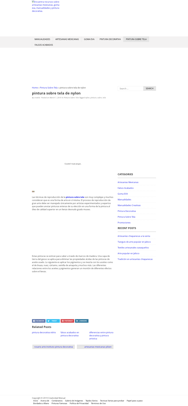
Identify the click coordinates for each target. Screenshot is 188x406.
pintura (93, 97)
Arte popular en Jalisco (128, 253)
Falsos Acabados (44, 44)
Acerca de (45, 400)
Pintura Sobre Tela (136, 39)
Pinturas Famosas (59, 403)
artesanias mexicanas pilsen (98, 346)
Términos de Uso (98, 403)
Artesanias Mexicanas (67, 39)
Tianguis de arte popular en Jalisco (134, 241)
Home (35, 87)
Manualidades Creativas (129, 205)
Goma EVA (89, 39)
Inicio (35, 400)
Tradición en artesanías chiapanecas (135, 259)
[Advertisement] (108, 18)
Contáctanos (57, 400)
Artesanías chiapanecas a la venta (134, 236)
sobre (99, 97)
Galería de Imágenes (74, 400)
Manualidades (42, 39)
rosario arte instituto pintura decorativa (53, 346)
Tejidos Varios (92, 400)
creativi (37, 97)
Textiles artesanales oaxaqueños (133, 247)
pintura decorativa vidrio (44, 332)
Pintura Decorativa (110, 39)
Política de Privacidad (79, 403)
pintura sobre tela (75, 197)
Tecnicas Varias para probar (112, 400)
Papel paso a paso (135, 400)
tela (104, 97)
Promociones (124, 222)
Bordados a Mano (41, 403)
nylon (87, 97)
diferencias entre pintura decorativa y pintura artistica (101, 335)
